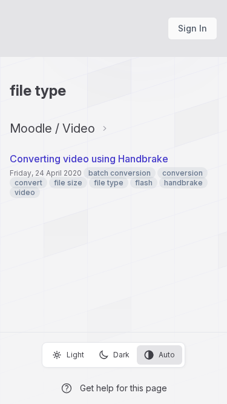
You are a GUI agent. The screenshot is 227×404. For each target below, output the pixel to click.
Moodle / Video (52, 128)
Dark (121, 354)
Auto (167, 354)
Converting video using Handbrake (89, 159)
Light (75, 354)
